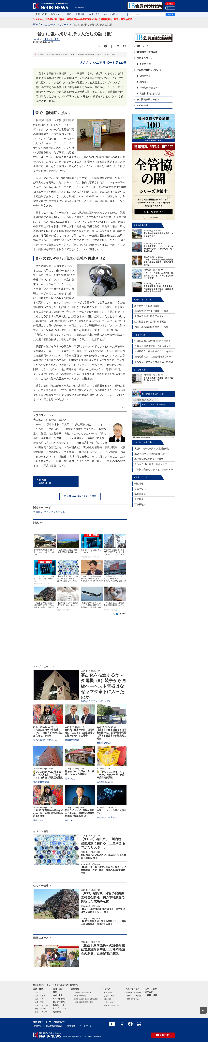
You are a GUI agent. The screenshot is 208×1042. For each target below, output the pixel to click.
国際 (69, 14)
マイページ (142, 105)
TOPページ (142, 46)
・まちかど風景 (108, 996)
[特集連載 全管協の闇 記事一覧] (153, 181)
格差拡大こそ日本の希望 (146, 306)
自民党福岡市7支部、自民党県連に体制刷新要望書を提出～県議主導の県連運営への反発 (159, 288)
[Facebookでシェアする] (112, 46)
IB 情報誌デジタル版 (147, 52)
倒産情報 (79, 14)
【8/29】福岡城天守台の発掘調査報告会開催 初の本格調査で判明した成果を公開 (103, 897)
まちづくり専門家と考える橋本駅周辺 (153, 362)
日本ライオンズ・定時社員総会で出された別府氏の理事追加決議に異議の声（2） (79, 813)
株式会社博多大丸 (41, 782)
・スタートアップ (40, 1012)
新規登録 (170, 4)
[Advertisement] (80, 640)
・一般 (35, 992)
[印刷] (105, 46)
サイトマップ (86, 1026)
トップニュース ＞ (43, 666)
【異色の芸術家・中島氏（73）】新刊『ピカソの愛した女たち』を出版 (48, 732)
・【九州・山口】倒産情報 (81, 992)
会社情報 (37, 1026)
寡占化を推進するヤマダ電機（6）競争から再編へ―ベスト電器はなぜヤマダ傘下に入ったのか (103, 686)
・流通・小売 (38, 999)
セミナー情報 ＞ (42, 885)
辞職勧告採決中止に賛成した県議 (151, 311)
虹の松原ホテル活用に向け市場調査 (152, 341)
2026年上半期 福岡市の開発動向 (150, 454)
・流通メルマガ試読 (133, 996)
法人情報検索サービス (148, 99)
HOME (36, 24)
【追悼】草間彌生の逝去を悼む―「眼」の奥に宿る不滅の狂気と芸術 (48, 813)
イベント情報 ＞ (42, 831)
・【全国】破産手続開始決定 (82, 1002)
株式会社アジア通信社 (107, 817)
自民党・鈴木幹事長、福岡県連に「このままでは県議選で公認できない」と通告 (79, 732)
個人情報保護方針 (54, 1026)
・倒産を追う (107, 999)
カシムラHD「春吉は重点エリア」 (152, 464)
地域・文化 (94, 14)
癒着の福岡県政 (72, 740)
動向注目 (144, 81)
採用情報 (71, 1026)
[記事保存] (99, 46)
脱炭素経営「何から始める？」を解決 (153, 351)
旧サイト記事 (151, 989)
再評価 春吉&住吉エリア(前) (148, 459)
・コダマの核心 (108, 1002)
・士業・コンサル (40, 1009)
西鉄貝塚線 (140, 504)
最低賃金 (138, 499)
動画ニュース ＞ (42, 937)
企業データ (145, 75)
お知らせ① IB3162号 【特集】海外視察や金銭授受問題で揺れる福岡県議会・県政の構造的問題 (84, 19)
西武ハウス (140, 489)
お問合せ (149, 992)
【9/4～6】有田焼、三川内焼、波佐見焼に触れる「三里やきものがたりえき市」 (103, 843)
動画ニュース (59, 1005)
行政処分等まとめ (149, 87)
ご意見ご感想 (151, 995)
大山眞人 (37, 39)
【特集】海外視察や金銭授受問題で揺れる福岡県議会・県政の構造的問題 (158, 262)
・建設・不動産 (39, 996)
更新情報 (57, 1011)
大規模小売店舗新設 (150, 93)
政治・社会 (56, 14)
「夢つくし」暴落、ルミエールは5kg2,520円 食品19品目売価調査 (111, 774)
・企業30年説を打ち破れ (111, 1005)
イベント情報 (111, 14)
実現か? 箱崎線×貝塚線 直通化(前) (151, 448)
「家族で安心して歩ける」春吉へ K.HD (154, 469)
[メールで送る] (124, 46)
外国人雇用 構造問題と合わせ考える (152, 346)
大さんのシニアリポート (56, 24)
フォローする (52, 39)
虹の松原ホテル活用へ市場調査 (150, 321)
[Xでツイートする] (118, 46)
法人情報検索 (79, 7)
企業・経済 (41, 14)
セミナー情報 (59, 1002)
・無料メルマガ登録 (133, 992)
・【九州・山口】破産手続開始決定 (84, 999)
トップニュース (60, 1008)
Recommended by (108, 614)
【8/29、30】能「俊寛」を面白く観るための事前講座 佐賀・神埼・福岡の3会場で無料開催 (103, 870)
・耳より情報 (107, 992)
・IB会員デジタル (132, 999)
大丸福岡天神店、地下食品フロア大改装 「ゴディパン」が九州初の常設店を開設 (48, 774)
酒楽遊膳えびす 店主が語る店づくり (152, 356)
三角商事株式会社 (105, 782)
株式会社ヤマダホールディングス (96, 701)
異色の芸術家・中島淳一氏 (45, 740)
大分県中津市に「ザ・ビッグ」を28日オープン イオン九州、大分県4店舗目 (159, 248)
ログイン (170, 8)
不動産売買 (145, 64)
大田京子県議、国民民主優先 (149, 316)
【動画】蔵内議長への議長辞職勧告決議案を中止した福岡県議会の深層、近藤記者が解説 (103, 949)
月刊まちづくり (145, 58)
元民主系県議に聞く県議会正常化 (151, 327)
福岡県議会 (140, 494)
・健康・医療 (38, 1002)
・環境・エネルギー (41, 1005)
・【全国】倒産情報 (78, 996)
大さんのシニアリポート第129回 (103, 62)
